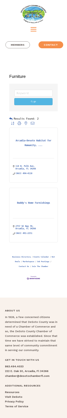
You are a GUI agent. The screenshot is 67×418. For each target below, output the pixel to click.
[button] (10, 118)
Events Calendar (41, 257)
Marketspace (28, 261)
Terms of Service (16, 406)
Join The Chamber (40, 266)
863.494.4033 (14, 366)
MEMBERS (18, 44)
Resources (12, 392)
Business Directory (21, 257)
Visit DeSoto (13, 396)
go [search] (35, 101)
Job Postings (43, 261)
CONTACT (51, 44)
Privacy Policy (14, 401)
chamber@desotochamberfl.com (27, 376)
